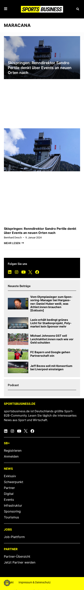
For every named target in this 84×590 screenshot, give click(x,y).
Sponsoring (12, 511)
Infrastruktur (13, 505)
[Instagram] (17, 272)
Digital (8, 494)
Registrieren (12, 450)
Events (9, 500)
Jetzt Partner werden (19, 562)
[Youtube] (23, 272)
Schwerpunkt (13, 482)
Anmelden (11, 456)
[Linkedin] (10, 272)
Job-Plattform (14, 537)
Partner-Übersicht (17, 556)
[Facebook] (37, 272)
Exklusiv (10, 476)
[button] (77, 9)
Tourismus (11, 517)
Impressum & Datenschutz (35, 582)
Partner (9, 488)
